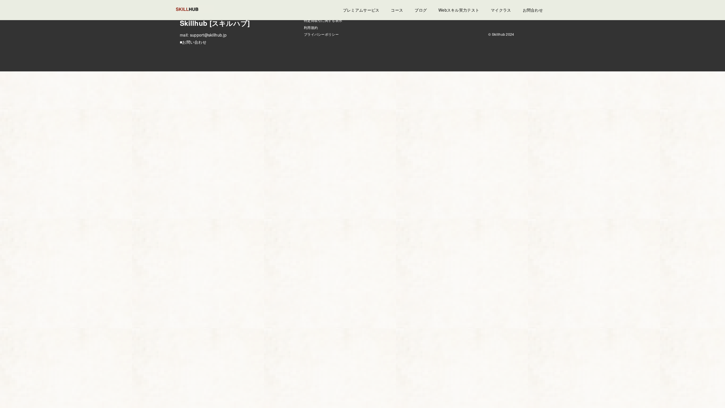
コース (397, 10)
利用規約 (311, 27)
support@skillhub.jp (208, 35)
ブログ (421, 10)
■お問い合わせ (193, 42)
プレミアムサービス (361, 10)
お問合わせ (533, 10)
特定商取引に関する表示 (323, 20)
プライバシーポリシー (321, 34)
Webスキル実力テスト (458, 10)
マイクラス (501, 10)
